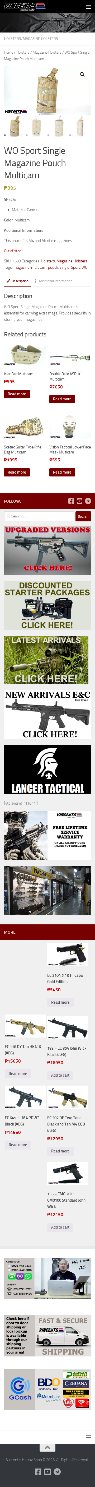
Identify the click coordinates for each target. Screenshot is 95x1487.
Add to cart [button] (60, 1075)
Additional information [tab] (55, 281)
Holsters (12, 38)
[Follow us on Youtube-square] (79, 501)
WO (85, 267)
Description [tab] (20, 281)
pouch (53, 267)
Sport (75, 267)
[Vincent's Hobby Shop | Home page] (32, 6)
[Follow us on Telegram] (88, 501)
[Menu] (88, 6)
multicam (38, 267)
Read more (17, 394)
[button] (82, 74)
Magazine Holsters (40, 38)
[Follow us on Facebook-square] (71, 501)
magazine (21, 267)
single (64, 267)
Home (8, 52)
